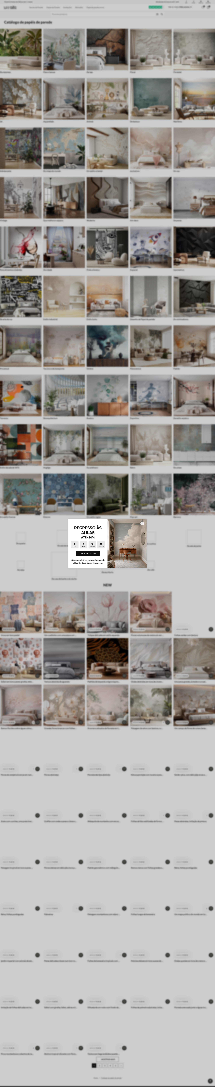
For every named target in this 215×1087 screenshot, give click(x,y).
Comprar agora (88, 553)
